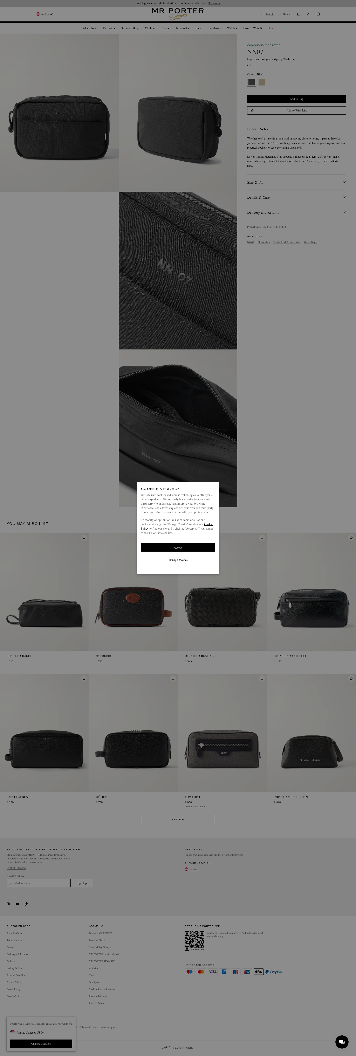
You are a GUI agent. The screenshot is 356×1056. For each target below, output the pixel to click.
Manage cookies (178, 560)
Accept (178, 547)
